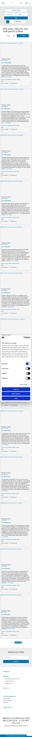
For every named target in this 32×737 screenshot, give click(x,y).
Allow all (16, 389)
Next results (18, 642)
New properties (6, 698)
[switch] (28, 368)
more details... (8, 76)
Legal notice (5, 702)
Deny (16, 398)
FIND (16, 18)
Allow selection (16, 393)
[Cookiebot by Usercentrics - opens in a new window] (23, 338)
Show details (23, 384)
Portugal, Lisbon (6, 59)
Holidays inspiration (7, 700)
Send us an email (8, 683)
